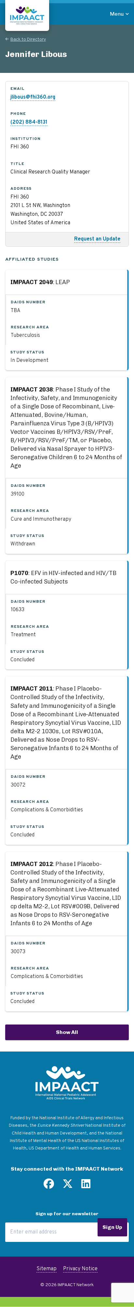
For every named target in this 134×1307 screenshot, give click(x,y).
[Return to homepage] (27, 15)
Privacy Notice (80, 1269)
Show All (67, 1032)
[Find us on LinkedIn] (85, 1186)
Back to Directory (28, 39)
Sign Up (112, 1227)
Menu (117, 14)
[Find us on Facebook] (49, 1186)
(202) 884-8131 (28, 122)
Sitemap (46, 1269)
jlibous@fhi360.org (32, 97)
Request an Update (97, 239)
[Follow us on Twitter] (67, 1186)
